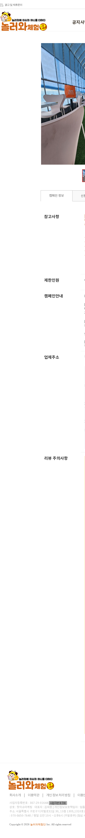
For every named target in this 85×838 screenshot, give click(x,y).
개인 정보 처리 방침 (58, 795)
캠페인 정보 (56, 196)
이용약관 (33, 795)
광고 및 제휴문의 (13, 4)
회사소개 (15, 795)
